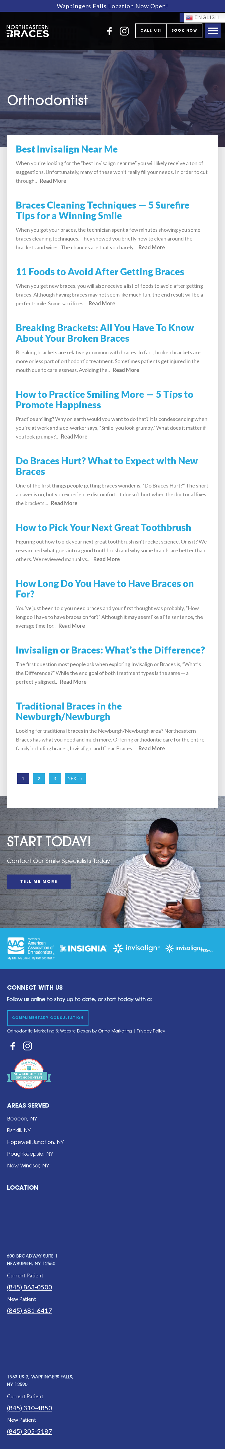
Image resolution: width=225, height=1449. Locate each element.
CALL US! (151, 31)
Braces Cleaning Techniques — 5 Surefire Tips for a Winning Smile (103, 210)
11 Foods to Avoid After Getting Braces (100, 271)
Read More (53, 180)
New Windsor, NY (28, 1166)
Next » (75, 778)
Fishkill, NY (19, 1131)
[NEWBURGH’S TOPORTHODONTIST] (29, 1093)
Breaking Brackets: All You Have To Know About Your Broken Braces (105, 333)
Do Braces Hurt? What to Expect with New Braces (107, 466)
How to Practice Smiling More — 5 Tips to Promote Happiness (104, 399)
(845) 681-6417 (29, 1310)
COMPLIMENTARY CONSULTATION (47, 1018)
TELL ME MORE (38, 882)
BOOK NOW (184, 31)
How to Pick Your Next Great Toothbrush (103, 527)
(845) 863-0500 (29, 1287)
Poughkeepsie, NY (30, 1154)
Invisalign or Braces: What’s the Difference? (110, 650)
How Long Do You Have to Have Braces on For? (105, 589)
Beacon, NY (22, 1119)
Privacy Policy (151, 1032)
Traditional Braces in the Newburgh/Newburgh (69, 711)
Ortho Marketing (114, 1032)
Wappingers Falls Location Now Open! (112, 5)
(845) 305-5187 (29, 1431)
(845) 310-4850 (29, 1408)
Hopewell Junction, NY (35, 1142)
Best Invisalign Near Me (67, 149)
